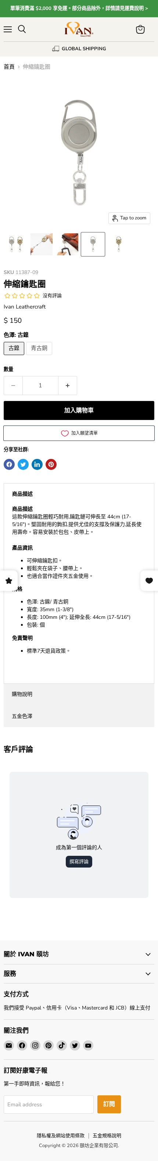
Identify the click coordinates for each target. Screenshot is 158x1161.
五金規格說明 (107, 1135)
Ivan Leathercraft (25, 306)
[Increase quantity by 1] (67, 385)
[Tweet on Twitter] (23, 464)
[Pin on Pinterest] (51, 464)
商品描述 (22, 493)
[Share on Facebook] (9, 464)
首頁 (9, 67)
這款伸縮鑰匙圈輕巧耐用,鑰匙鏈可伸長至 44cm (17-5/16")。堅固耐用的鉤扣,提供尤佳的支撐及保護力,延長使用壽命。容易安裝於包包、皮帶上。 (76, 579)
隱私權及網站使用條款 (61, 1135)
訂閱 (109, 1104)
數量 (8, 369)
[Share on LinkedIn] (37, 464)
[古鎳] (15, 357)
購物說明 (22, 694)
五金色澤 (22, 716)
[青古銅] (40, 357)
